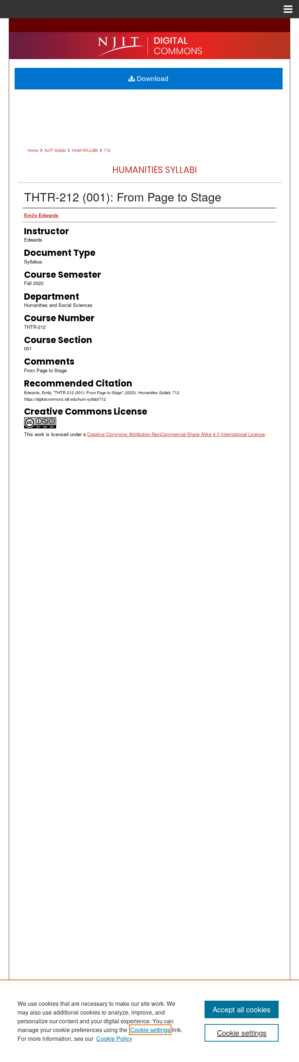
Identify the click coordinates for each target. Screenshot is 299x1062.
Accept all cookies (242, 1009)
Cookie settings (150, 1030)
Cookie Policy (114, 1038)
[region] (149, 1021)
